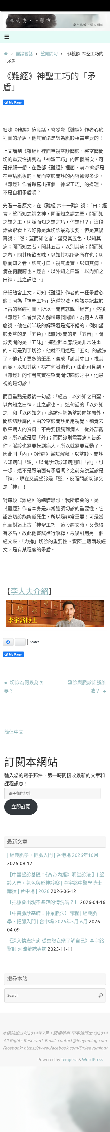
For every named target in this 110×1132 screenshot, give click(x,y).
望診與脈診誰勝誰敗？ (87, 687)
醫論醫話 (24, 54)
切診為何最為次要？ (23, 687)
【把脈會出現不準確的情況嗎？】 (43, 902)
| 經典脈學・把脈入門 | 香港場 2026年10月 (52, 855)
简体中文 (13, 732)
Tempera (69, 1060)
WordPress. (93, 1060)
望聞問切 (49, 54)
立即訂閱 (20, 807)
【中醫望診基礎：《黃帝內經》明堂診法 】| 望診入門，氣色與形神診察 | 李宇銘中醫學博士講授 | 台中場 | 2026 (55, 883)
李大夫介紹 (29, 591)
